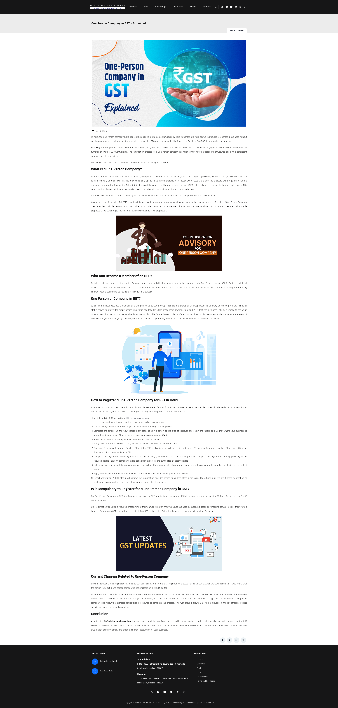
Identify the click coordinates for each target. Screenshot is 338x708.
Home (232, 30)
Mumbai (141, 674)
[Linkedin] (236, 7)
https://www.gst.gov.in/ (137, 418)
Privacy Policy (202, 676)
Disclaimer (201, 663)
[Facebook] (227, 7)
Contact (200, 672)
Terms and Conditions (206, 681)
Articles (241, 30)
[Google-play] (240, 7)
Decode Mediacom (206, 702)
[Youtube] (231, 7)
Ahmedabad (144, 659)
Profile (199, 668)
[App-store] (245, 7)
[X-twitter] (222, 7)
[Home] (107, 7)
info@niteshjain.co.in (109, 661)
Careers (200, 659)
